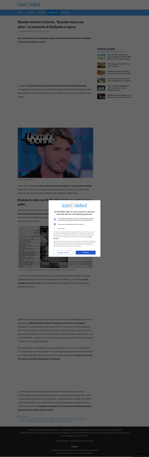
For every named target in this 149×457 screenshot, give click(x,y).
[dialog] (74, 228)
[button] (74, 228)
